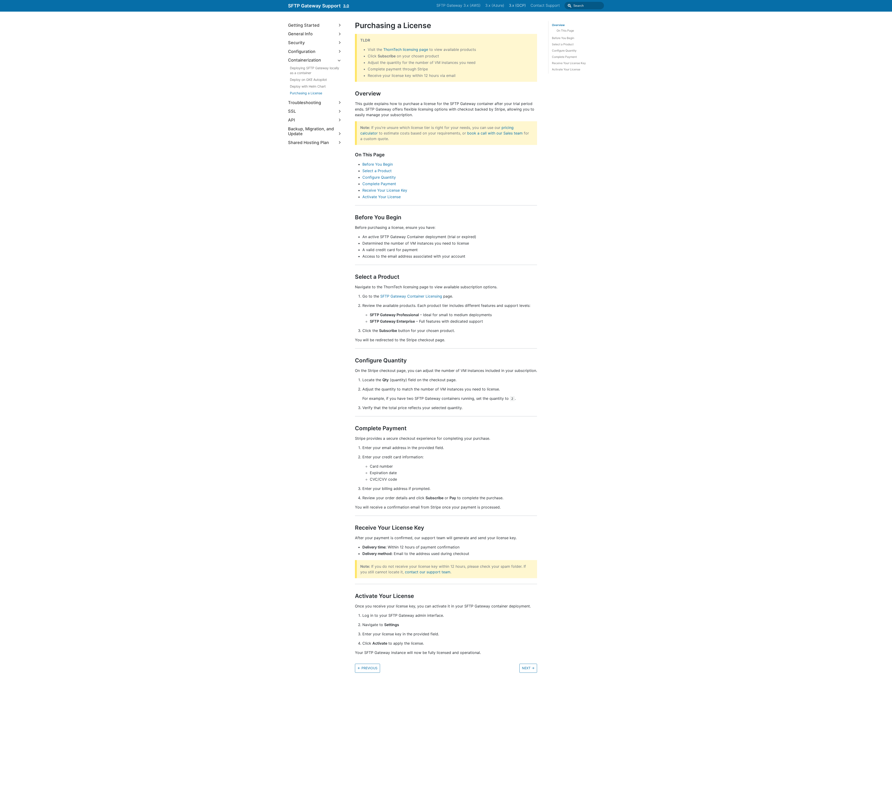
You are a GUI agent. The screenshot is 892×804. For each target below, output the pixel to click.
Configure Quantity (379, 177)
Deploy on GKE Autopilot (308, 80)
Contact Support (545, 5)
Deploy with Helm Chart (308, 86)
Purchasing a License (306, 93)
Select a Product (377, 170)
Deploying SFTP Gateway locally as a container (314, 70)
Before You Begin (377, 164)
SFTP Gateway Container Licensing (411, 296)
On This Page (565, 30)
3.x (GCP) (517, 5)
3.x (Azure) (494, 5)
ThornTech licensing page (405, 49)
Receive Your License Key (384, 190)
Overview (558, 25)
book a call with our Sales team (495, 133)
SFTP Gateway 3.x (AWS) (458, 5)
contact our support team (427, 572)
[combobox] (584, 5)
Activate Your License (381, 196)
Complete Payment (379, 183)
